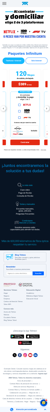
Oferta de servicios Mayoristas (24, 387)
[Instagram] (25, 355)
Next (46, 108)
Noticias (6, 315)
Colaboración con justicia (18, 393)
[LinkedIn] (35, 355)
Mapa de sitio (33, 393)
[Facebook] (20, 355)
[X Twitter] (15, 355)
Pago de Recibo (25, 193)
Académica (30, 293)
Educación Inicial (32, 299)
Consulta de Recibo (25, 196)
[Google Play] (17, 336)
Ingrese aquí (42, 373)
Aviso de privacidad (24, 381)
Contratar (25, 142)
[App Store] (33, 336)
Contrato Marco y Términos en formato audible (24, 390)
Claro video (25, 190)
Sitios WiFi (7, 304)
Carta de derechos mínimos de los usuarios (17, 398)
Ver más (43, 150)
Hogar (6, 293)
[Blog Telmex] (9, 257)
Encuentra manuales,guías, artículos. (25, 210)
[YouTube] (30, 355)
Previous (3, 108)
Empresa (7, 299)
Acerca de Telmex (10, 312)
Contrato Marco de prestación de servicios (24, 384)
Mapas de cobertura (35, 396)
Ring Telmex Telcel (10, 320)
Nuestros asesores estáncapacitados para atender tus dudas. (25, 228)
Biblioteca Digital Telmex (34, 296)
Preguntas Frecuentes (25, 214)
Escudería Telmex (10, 317)
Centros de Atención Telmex (13, 301)
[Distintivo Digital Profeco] (25, 285)
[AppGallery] (25, 343)
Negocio (6, 296)
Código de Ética (40, 398)
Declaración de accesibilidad (16, 396)
